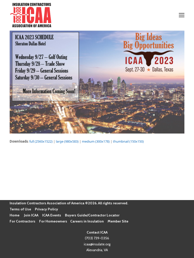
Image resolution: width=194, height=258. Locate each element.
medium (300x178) (96, 141)
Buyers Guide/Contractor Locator (92, 215)
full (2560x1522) (41, 141)
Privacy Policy (46, 209)
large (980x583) (67, 141)
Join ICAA (31, 215)
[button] (181, 15)
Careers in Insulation (87, 221)
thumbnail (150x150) (128, 141)
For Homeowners (53, 221)
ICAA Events (51, 215)
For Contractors (22, 221)
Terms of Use (20, 209)
